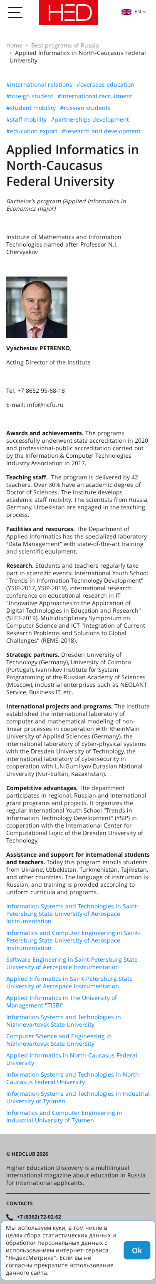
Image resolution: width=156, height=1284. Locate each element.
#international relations (39, 84)
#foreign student (29, 96)
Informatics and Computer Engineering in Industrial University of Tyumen (64, 1116)
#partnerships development (90, 119)
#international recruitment (94, 96)
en (137, 11)
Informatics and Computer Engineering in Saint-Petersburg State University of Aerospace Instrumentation (73, 940)
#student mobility (31, 108)
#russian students (85, 108)
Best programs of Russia (65, 45)
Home (14, 45)
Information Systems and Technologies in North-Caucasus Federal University (73, 1078)
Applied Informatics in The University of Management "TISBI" (61, 1001)
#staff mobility (26, 119)
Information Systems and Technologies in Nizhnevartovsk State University (63, 1020)
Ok (137, 1250)
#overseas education (105, 84)
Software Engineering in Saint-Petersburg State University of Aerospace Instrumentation (72, 963)
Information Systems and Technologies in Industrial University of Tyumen (78, 1097)
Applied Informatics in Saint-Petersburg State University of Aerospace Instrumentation (69, 982)
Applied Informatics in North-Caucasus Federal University (71, 1059)
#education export (31, 131)
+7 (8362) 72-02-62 (39, 1217)
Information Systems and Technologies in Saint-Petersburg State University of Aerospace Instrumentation (72, 914)
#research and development (101, 131)
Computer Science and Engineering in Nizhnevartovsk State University (59, 1039)
